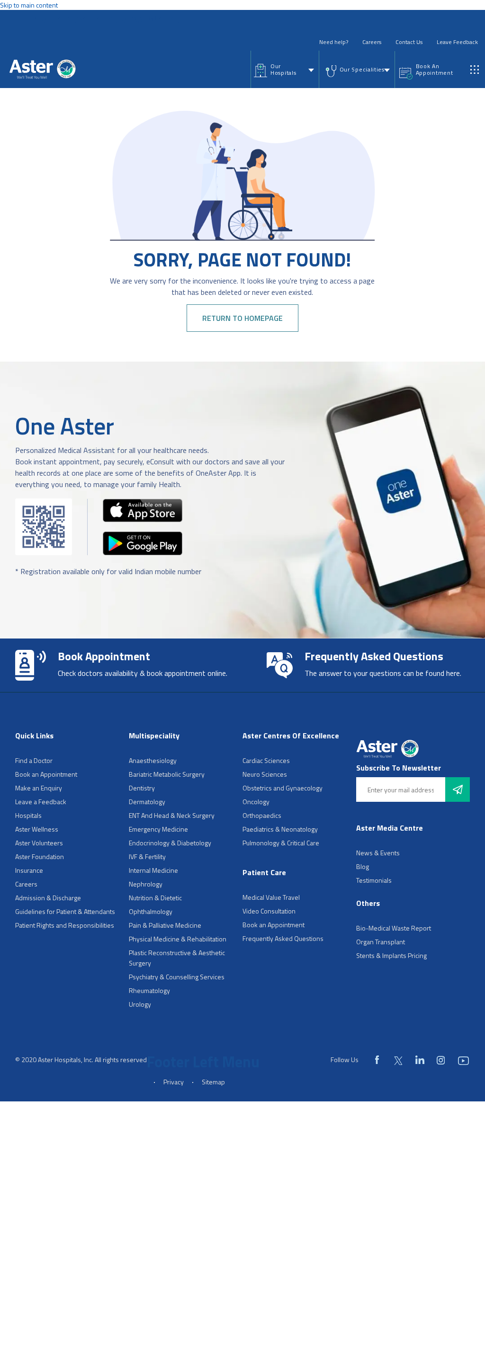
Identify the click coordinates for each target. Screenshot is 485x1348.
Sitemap (213, 1082)
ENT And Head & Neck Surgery (172, 815)
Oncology (255, 802)
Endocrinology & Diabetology (170, 843)
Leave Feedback (457, 41)
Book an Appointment (46, 774)
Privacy (173, 1082)
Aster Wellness (36, 829)
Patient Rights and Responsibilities (64, 925)
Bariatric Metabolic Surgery (167, 774)
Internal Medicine (153, 870)
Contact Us (408, 41)
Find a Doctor (34, 760)
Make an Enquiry (38, 788)
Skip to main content (29, 5)
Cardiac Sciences (266, 760)
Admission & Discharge (48, 898)
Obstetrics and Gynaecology (282, 788)
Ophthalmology (150, 911)
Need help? (333, 41)
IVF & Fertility (147, 856)
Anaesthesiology (153, 760)
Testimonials (374, 880)
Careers (371, 41)
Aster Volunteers (39, 843)
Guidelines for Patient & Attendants (65, 911)
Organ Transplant (380, 942)
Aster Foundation (39, 856)
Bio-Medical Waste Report (393, 928)
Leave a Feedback (40, 802)
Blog (362, 866)
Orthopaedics (261, 815)
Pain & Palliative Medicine (165, 925)
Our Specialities (362, 69)
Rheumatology (149, 990)
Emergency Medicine (158, 829)
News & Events (378, 853)
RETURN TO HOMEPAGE (242, 318)
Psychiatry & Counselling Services (177, 977)
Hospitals (28, 815)
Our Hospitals (283, 69)
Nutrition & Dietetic (155, 898)
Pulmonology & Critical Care (280, 843)
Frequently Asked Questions (282, 938)
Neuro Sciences (264, 774)
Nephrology (145, 884)
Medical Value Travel (271, 897)
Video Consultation (269, 911)
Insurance (29, 870)
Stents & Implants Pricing (391, 955)
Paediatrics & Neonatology (280, 829)
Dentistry (142, 788)
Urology (140, 1004)
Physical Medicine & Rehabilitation (177, 939)
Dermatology (147, 802)
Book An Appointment (434, 69)
